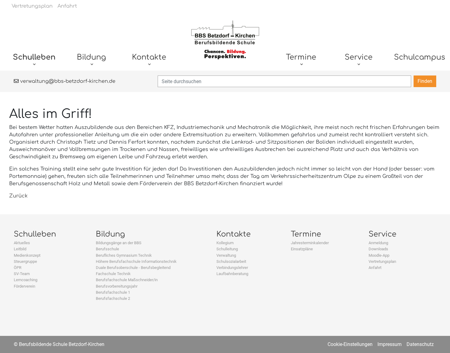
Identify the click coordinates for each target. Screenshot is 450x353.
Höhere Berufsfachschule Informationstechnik (136, 261)
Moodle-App (379, 255)
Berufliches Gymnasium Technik (124, 255)
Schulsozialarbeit (231, 261)
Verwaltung (226, 255)
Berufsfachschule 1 (113, 292)
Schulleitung (227, 249)
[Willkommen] (225, 43)
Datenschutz (420, 344)
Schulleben (35, 234)
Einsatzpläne (302, 249)
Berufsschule (107, 249)
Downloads (378, 249)
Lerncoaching (25, 280)
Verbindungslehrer (232, 267)
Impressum (389, 344)
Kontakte (233, 234)
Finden (425, 81)
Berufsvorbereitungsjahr (116, 286)
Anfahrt (375, 267)
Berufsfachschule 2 (113, 298)
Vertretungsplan (382, 261)
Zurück (18, 196)
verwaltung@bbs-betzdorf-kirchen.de (67, 81)
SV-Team (22, 273)
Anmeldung (378, 243)
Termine (306, 234)
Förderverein (24, 286)
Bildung (110, 234)
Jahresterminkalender (310, 243)
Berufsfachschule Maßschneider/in (127, 280)
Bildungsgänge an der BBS (118, 243)
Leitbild (20, 249)
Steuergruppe (25, 261)
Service (382, 234)
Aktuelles (22, 243)
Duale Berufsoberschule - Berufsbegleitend (133, 267)
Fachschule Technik (113, 273)
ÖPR (17, 267)
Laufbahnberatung (232, 273)
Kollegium (225, 243)
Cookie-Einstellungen (350, 344)
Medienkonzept (27, 255)
